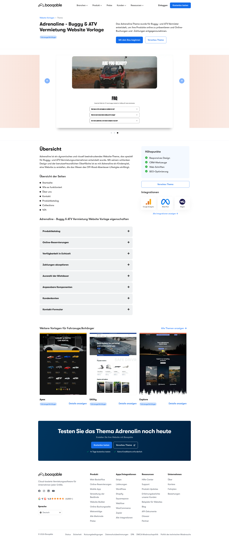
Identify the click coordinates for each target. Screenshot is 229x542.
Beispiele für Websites (152, 502)
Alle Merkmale (96, 516)
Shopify (119, 494)
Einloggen (163, 5)
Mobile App (95, 489)
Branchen (81, 5)
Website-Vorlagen (47, 18)
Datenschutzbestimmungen (116, 534)
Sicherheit (77, 534)
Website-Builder (97, 502)
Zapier (119, 513)
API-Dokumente (149, 511)
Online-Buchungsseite (100, 506)
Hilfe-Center (147, 479)
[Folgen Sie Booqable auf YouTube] (53, 491)
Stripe (118, 479)
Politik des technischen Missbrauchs (176, 534)
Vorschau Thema (156, 40)
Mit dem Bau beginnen (129, 40)
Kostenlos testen (180, 5)
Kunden (121, 5)
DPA (132, 534)
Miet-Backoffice (97, 479)
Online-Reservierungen (100, 484)
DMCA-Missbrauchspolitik (147, 534)
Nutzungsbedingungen (93, 534)
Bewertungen (174, 494)
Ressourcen (136, 5)
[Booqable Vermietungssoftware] (50, 5)
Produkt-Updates (150, 489)
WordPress (121, 489)
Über (170, 479)
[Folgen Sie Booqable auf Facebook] (39, 491)
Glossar (145, 516)
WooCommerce (123, 508)
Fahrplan (172, 489)
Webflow (120, 503)
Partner (145, 521)
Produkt (96, 5)
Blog (144, 506)
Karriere (171, 484)
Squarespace (122, 498)
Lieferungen (121, 484)
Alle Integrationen (124, 517)
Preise (109, 5)
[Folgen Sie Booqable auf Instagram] (44, 491)
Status (68, 534)
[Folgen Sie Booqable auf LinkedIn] (48, 491)
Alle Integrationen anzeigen (164, 214)
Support (145, 484)
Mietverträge (96, 511)
